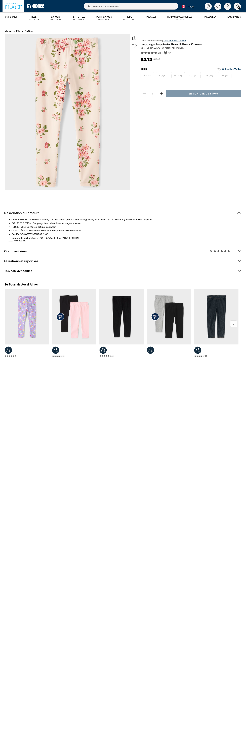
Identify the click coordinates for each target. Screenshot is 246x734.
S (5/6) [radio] (163, 75)
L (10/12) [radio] (193, 75)
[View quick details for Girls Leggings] (103, 350)
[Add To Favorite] (134, 46)
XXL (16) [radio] (224, 75)
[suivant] (233, 324)
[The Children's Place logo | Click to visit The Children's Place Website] (13, 6)
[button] (186, 6)
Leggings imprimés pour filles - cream (171, 44)
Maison (8, 31)
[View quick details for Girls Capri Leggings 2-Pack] (55, 350)
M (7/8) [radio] (178, 75)
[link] (208, 6)
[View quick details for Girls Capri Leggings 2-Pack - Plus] (150, 350)
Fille (18, 31)
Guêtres (29, 31)
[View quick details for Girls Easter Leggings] (8, 350)
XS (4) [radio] (147, 75)
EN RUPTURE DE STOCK (204, 93)
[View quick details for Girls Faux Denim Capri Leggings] (197, 350)
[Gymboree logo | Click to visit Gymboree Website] (36, 6)
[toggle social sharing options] (134, 37)
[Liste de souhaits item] (219, 9)
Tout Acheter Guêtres (174, 40)
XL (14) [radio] (209, 75)
